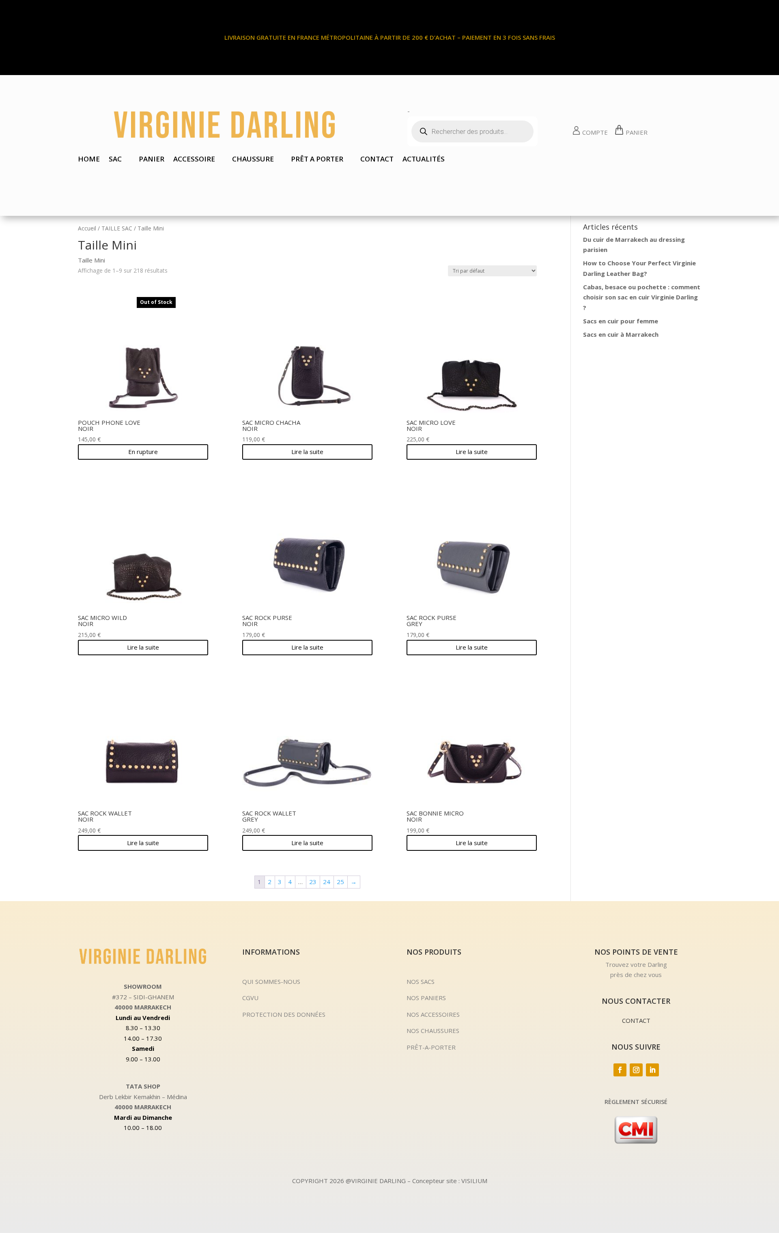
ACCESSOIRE (194, 160)
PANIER (151, 160)
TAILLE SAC (116, 228)
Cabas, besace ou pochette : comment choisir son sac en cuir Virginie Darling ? (641, 297)
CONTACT (377, 160)
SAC (115, 160)
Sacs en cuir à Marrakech (620, 334)
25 (340, 882)
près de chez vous (636, 974)
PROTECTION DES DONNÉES (283, 1014)
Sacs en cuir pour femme (620, 321)
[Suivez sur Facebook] (619, 1069)
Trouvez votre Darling (636, 964)
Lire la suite (307, 452)
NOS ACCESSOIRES (433, 1014)
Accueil (87, 228)
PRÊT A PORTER (317, 160)
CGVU (250, 998)
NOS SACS (421, 981)
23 (312, 882)
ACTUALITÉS (423, 160)
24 (326, 882)
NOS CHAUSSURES (433, 1030)
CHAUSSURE (253, 160)
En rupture (143, 452)
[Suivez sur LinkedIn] (652, 1069)
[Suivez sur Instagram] (636, 1069)
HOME (89, 160)
